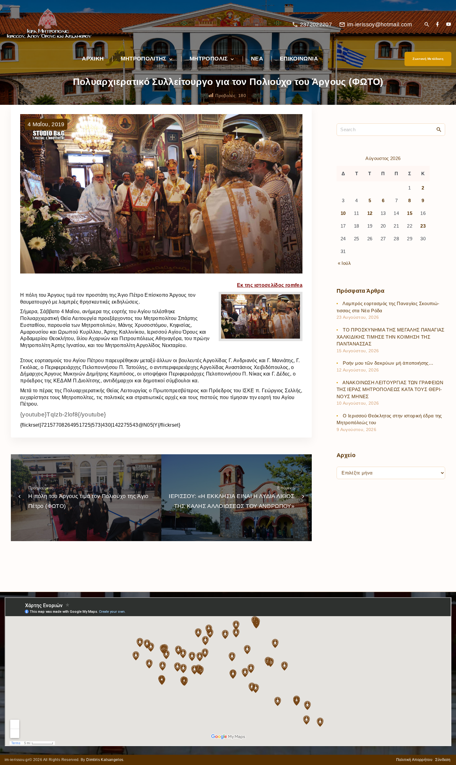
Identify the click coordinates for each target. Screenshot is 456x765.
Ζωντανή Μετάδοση (428, 58)
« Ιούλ (344, 263)
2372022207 (316, 24)
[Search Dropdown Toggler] (427, 25)
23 (423, 226)
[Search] (439, 129)
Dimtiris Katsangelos (104, 760)
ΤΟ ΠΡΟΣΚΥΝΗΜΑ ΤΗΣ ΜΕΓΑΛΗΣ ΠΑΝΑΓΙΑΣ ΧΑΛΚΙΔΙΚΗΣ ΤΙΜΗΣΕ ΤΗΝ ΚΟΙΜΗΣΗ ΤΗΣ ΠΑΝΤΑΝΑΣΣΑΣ (391, 337)
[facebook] (437, 24)
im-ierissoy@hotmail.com (379, 24)
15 (409, 213)
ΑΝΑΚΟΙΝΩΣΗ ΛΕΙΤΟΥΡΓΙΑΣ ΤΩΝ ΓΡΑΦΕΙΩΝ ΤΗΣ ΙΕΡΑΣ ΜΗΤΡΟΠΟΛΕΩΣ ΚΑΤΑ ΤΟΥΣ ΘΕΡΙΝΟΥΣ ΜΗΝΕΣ (390, 389)
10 (343, 213)
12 (370, 213)
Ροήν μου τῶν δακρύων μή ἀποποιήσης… (388, 363)
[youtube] (448, 24)
